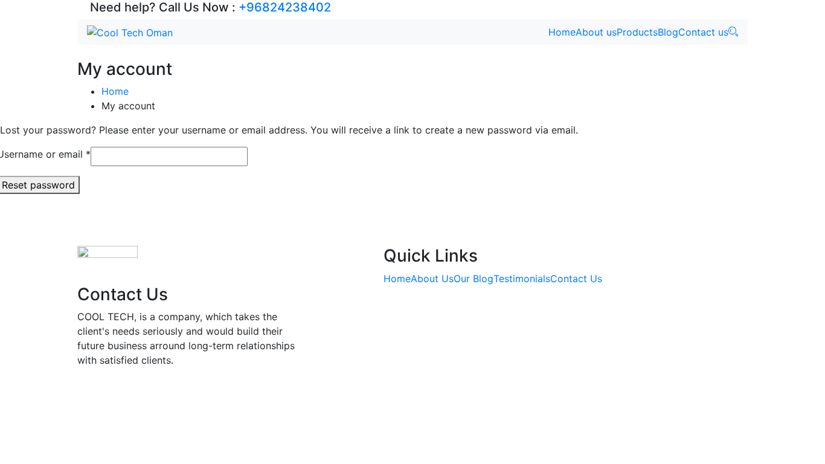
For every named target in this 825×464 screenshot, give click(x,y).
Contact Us (576, 278)
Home (562, 32)
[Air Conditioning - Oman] (130, 32)
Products (637, 32)
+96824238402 (285, 7)
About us (596, 32)
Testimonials (521, 278)
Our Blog (473, 278)
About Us (432, 278)
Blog (668, 32)
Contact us (703, 32)
